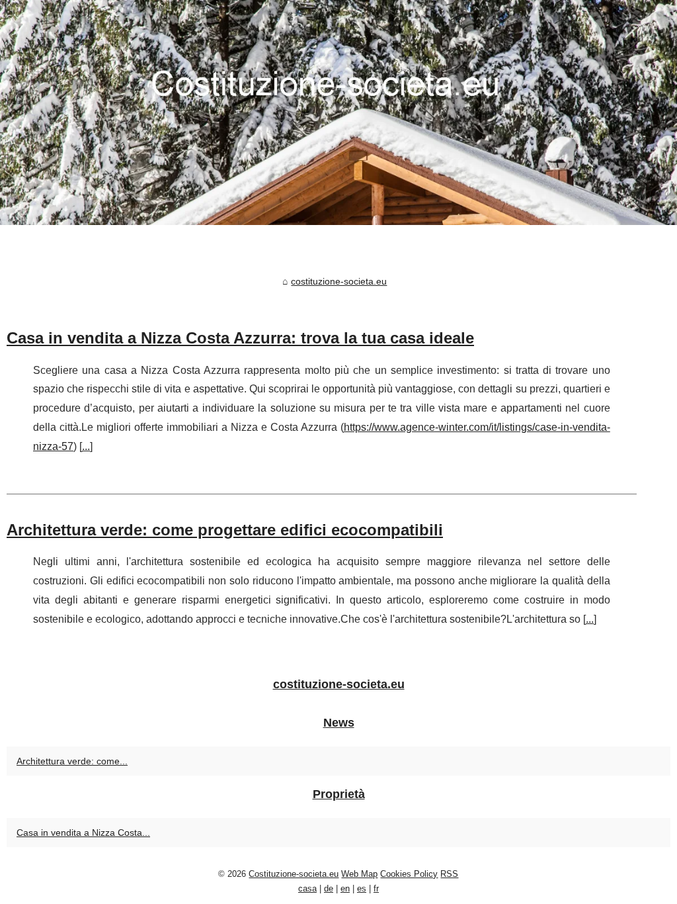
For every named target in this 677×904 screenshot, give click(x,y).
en (345, 888)
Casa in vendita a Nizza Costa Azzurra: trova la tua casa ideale (240, 338)
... (86, 446)
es (361, 888)
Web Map (359, 874)
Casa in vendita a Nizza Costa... (83, 832)
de (328, 888)
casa (307, 888)
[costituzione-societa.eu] (338, 112)
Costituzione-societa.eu (293, 874)
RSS (449, 874)
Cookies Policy (409, 874)
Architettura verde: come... (72, 761)
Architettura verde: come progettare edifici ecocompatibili (225, 530)
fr (376, 888)
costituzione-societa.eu (339, 281)
